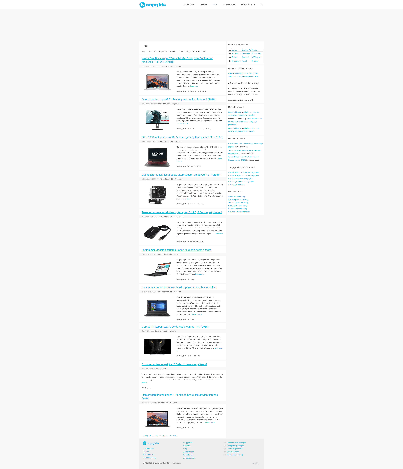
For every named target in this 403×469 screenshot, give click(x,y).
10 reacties (179, 66)
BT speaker (256, 53)
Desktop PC (246, 50)
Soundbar (245, 57)
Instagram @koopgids (235, 446)
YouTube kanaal (233, 452)
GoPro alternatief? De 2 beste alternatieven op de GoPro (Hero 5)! (181, 174)
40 (163, 436)
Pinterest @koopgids (235, 449)
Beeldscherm (194, 129)
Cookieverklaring (149, 458)
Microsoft (255, 76)
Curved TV (193, 356)
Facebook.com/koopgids (236, 443)
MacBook (203, 91)
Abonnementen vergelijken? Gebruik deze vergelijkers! (174, 364)
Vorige (145, 436)
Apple (192, 91)
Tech (184, 91)
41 (167, 436)
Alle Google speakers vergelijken (241, 182)
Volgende (173, 436)
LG (235, 76)
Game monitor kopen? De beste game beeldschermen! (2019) (178, 99)
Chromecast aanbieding (237, 209)
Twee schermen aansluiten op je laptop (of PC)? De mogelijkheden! (182, 212)
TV (199, 356)
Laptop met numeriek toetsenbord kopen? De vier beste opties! (179, 287)
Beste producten (204, 129)
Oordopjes (246, 53)
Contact (146, 452)
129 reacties (178, 217)
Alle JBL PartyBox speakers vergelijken (243, 175)
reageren (175, 104)
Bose (256, 73)
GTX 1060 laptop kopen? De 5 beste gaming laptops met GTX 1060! (182, 137)
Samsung (237, 73)
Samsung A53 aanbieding (238, 200)
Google (247, 76)
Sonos (245, 73)
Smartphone (236, 61)
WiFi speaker (257, 57)
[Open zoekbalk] (261, 5)
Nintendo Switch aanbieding (239, 212)
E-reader (255, 61)
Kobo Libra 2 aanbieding (237, 206)
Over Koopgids (148, 448)
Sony (230, 76)
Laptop (196, 91)
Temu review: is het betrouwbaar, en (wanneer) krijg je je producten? (245, 122)
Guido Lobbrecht (234, 112)
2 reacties (178, 179)
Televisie (235, 57)
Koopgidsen (189, 5)
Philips (240, 76)
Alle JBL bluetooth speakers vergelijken (243, 172)
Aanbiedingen (229, 5)
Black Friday (188, 455)
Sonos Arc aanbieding (236, 197)
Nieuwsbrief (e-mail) (235, 455)
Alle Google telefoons (236, 185)
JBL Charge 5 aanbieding (238, 203)
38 (157, 436)
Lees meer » (195, 86)
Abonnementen (248, 5)
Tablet (244, 61)
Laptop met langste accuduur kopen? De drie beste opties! (176, 249)
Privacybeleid (148, 455)
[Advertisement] (201, 25)
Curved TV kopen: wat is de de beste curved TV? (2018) (175, 326)
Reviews (203, 5)
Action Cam (194, 204)
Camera (201, 204)
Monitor (255, 50)
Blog (215, 5)
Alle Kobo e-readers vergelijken (240, 179)
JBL (250, 73)
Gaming (213, 129)
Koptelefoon (236, 53)
